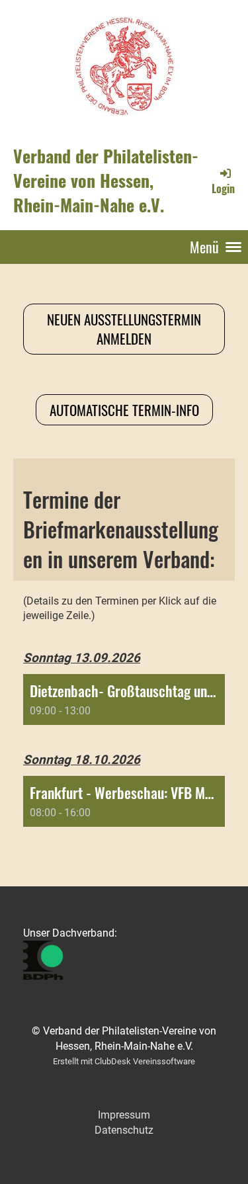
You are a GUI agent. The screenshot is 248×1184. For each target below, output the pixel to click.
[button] (124, 699)
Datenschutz (124, 1130)
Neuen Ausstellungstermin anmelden (124, 329)
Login (223, 188)
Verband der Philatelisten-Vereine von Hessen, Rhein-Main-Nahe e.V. (105, 180)
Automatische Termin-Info (124, 410)
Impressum (124, 1115)
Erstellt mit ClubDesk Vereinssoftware (124, 1061)
